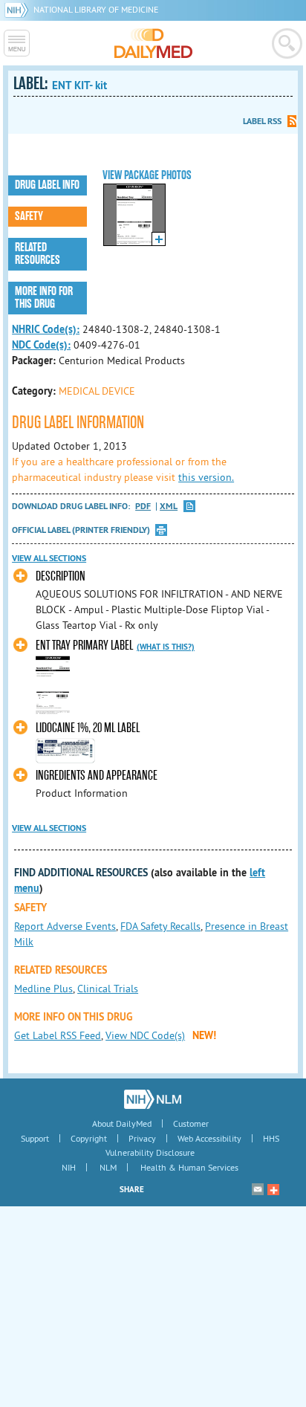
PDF (143, 506)
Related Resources (37, 254)
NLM (108, 1167)
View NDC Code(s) (145, 1035)
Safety (29, 216)
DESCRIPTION (60, 576)
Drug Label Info (47, 185)
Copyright (89, 1138)
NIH (69, 1167)
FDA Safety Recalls (160, 926)
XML (169, 506)
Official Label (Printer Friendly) (81, 530)
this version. (206, 477)
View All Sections (49, 558)
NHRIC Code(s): (45, 329)
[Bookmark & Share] (273, 1189)
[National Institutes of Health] (18, 9)
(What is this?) (166, 646)
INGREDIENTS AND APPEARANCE (96, 775)
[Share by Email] (258, 1189)
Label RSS (262, 121)
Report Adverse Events (65, 926)
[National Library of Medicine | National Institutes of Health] (152, 1099)
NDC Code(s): (41, 345)
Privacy (142, 1138)
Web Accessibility (209, 1138)
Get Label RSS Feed (57, 1035)
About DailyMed (122, 1123)
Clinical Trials (107, 988)
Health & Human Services (189, 1167)
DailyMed (153, 43)
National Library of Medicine (95, 9)
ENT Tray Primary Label (84, 645)
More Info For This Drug (44, 297)
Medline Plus (43, 988)
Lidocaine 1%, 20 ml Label (88, 728)
